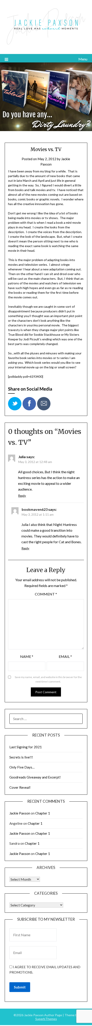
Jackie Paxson (19, 813)
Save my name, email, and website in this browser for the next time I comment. (48, 679)
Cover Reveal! (20, 787)
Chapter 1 (42, 813)
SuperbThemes (46, 1019)
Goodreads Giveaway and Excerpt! (35, 777)
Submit (20, 987)
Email (65, 656)
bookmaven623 (35, 509)
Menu (82, 59)
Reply (22, 495)
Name (26, 656)
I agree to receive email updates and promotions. (44, 969)
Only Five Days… (22, 767)
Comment (46, 594)
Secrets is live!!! (21, 757)
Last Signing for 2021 (25, 747)
